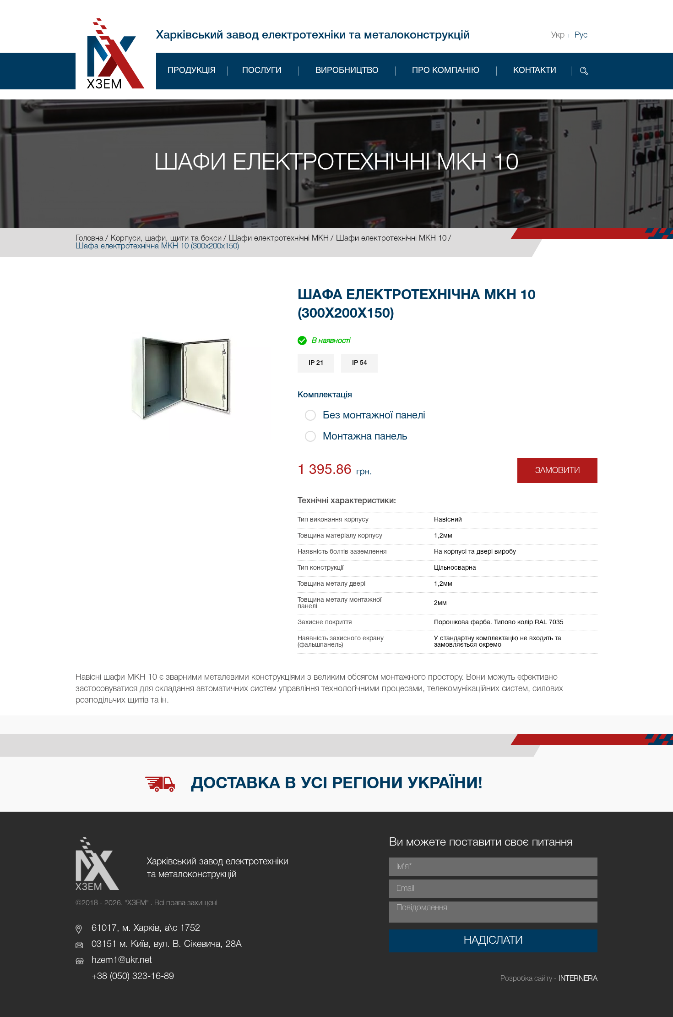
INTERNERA (578, 979)
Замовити (557, 470)
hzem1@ (108, 961)
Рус (581, 35)
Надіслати (493, 941)
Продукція (192, 71)
